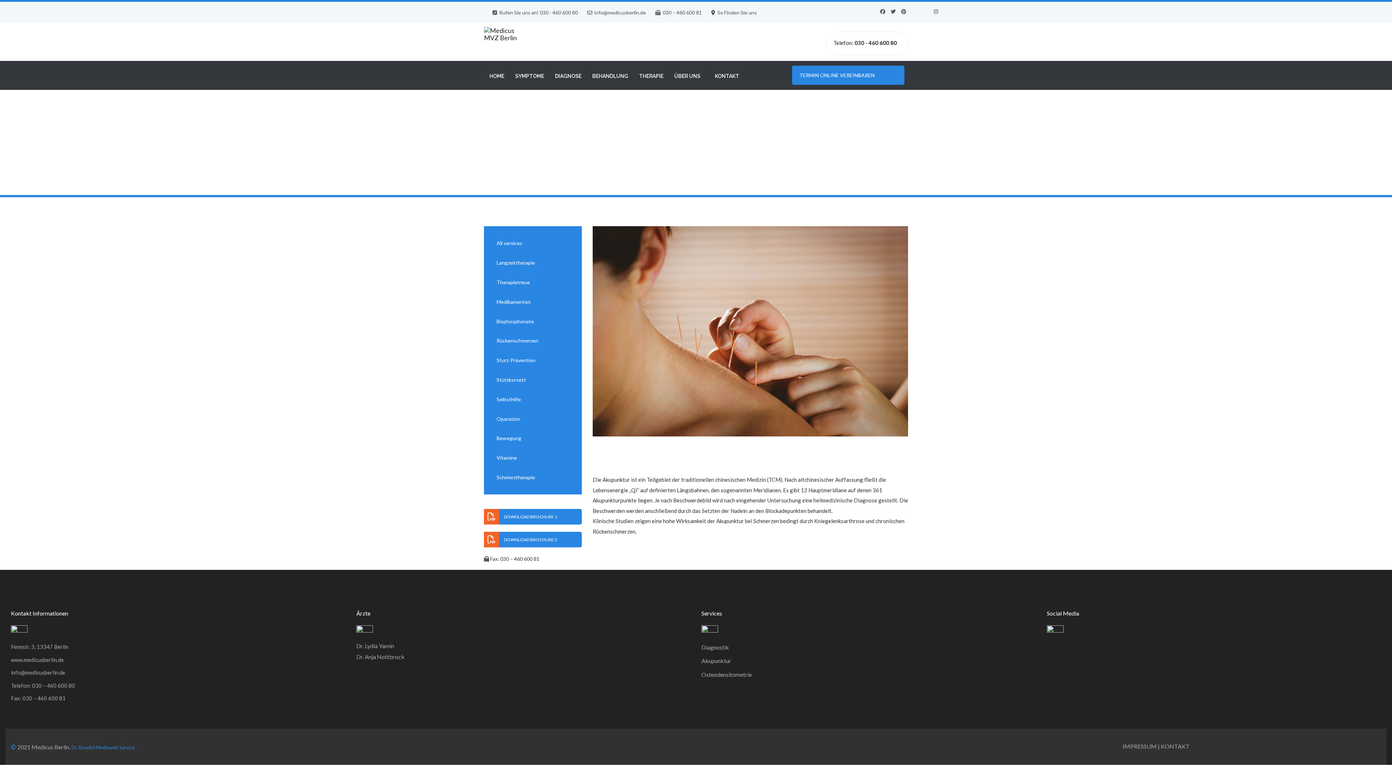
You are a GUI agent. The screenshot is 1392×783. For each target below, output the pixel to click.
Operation (508, 419)
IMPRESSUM (1140, 746)
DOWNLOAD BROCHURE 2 (530, 539)
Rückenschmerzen (517, 340)
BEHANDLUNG (610, 76)
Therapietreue (513, 282)
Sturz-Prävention (516, 360)
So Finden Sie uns (737, 12)
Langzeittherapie (516, 263)
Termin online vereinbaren (840, 75)
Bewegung (509, 438)
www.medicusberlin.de (37, 659)
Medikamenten (514, 302)
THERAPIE (651, 76)
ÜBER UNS (687, 76)
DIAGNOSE (568, 76)
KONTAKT (727, 76)
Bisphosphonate (515, 321)
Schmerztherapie (516, 477)
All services (509, 243)
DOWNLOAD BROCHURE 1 (530, 516)
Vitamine (507, 458)
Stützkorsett (511, 380)
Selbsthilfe (509, 399)
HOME (496, 76)
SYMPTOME (529, 76)
